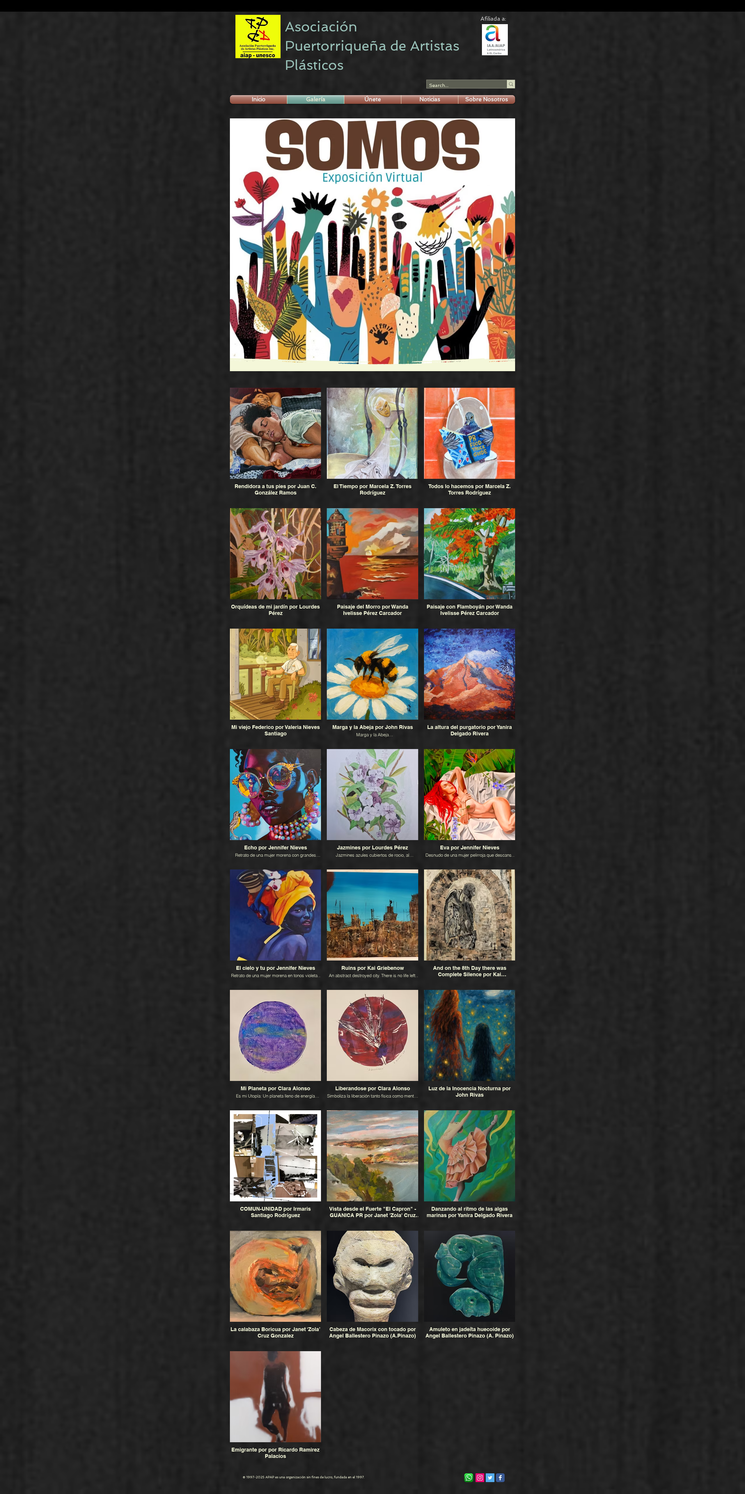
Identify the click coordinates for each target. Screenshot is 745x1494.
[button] (372, 99)
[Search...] (511, 84)
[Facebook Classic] (500, 1477)
